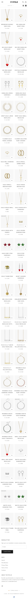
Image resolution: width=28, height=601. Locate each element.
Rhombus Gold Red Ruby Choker (20, 391)
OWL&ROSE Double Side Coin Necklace (21, 300)
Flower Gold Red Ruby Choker (21, 139)
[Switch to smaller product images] (26, 5)
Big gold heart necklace (7, 48)
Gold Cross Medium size (21, 185)
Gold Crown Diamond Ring (20, 231)
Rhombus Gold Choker (21, 368)
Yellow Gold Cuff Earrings (21, 529)
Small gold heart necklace (21, 437)
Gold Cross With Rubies (7, 231)
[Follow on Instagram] (2, 586)
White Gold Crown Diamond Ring (7, 483)
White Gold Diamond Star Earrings (7, 506)
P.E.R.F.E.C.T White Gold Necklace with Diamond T (7, 346)
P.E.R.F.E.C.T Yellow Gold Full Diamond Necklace (21, 346)
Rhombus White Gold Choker (7, 414)
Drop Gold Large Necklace (7, 116)
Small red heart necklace (7, 460)
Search (3, 560)
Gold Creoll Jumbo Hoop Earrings (21, 163)
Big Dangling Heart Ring (20, 25)
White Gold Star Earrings (20, 506)
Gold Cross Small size (7, 208)
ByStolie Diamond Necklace (21, 71)
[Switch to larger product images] (23, 5)
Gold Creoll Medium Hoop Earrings (7, 185)
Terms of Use (4, 567)
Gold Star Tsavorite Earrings (20, 254)
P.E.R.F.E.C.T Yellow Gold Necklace (7, 369)
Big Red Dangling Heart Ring (21, 48)
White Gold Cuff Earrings (21, 483)
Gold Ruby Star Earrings (7, 254)
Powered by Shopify (18, 593)
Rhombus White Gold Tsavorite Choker (7, 437)
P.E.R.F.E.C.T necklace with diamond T (7, 323)
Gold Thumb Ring (7, 276)
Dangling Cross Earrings (7, 94)
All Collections (4, 562)
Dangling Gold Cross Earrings (20, 94)
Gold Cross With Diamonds (21, 208)
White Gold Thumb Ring (7, 529)
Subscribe (7, 551)
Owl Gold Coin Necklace (7, 300)
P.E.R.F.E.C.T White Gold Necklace (21, 322)
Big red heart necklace (7, 71)
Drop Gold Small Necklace (21, 116)
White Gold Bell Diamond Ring (20, 460)
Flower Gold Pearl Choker (7, 139)
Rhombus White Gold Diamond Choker (21, 414)
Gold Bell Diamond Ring (7, 162)
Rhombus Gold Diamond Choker (7, 391)
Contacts (3, 570)
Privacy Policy (4, 565)
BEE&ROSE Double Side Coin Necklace (7, 25)
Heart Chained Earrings (21, 277)
